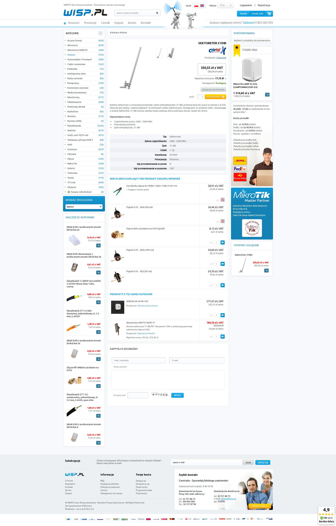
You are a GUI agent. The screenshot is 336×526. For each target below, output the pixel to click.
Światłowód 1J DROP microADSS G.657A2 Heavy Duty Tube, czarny (84, 283)
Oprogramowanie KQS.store (78, 505)
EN (202, 5)
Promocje (90, 23)
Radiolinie (85, 111)
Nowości (73, 23)
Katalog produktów (109, 484)
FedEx (240, 168)
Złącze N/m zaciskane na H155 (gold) (145, 228)
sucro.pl (80, 509)
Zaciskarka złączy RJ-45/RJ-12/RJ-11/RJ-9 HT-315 (151, 185)
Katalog (114, 32)
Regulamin (70, 484)
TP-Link (85, 182)
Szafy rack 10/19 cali (85, 135)
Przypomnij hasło (144, 490)
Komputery (85, 83)
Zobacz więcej (259, 506)
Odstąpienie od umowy (111, 493)
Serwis (132, 23)
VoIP (85, 144)
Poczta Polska (240, 177)
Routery (85, 116)
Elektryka (85, 68)
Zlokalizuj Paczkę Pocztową (246, 149)
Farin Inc (90, 509)
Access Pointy (85, 40)
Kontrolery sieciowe (85, 87)
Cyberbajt (221, 57)
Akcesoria (85, 45)
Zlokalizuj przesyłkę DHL (245, 140)
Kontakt (146, 23)
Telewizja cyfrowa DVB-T (85, 139)
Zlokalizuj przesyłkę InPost (246, 146)
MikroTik (85, 163)
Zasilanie (85, 149)
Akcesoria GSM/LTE (85, 50)
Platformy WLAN (85, 106)
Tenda (85, 177)
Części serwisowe (85, 64)
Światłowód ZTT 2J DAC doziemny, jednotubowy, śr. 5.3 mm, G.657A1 (83, 313)
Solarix (85, 168)
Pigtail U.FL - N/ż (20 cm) (139, 271)
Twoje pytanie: (120, 366)
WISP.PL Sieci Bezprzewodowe (81, 502)
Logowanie (246, 5)
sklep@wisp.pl (228, 498)
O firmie (69, 480)
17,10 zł (219, 78)
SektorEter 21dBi (244, 254)
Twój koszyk (141, 493)
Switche (85, 130)
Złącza (85, 158)
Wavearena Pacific (146, 333)
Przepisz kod (119, 395)
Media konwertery (85, 92)
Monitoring (85, 97)
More (98, 245)
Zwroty (103, 490)
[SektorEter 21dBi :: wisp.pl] (131, 89)
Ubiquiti (85, 187)
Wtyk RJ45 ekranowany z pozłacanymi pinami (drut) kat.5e (84, 255)
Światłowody (85, 125)
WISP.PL (85, 12)
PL (196, 5)
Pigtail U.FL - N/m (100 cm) (140, 249)
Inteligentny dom (85, 73)
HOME (65, 23)
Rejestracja (264, 5)
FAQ (102, 480)
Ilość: (192, 96)
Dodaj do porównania (213, 89)
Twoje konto (142, 487)
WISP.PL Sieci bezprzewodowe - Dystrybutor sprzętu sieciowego (94, 5)
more (267, 95)
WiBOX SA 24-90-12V (137, 301)
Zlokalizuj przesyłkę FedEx (245, 143)
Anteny (85, 54)
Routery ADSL (85, 120)
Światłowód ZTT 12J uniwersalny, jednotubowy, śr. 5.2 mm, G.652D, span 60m (82, 397)
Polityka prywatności (110, 487)
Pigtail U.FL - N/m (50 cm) (139, 207)
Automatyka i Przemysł (85, 59)
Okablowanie (85, 102)
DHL (240, 161)
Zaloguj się (141, 480)
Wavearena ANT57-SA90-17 (140, 322)
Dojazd (118, 23)
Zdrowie (85, 154)
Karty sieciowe (85, 78)
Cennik (105, 23)
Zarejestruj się (142, 484)
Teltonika (85, 173)
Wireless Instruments (148, 305)
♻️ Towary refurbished (85, 191)
